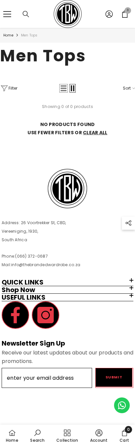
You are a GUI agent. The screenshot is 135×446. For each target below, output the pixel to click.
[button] (63, 88)
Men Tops (29, 35)
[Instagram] (45, 315)
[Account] (109, 14)
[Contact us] (122, 405)
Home (8, 35)
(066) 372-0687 (31, 256)
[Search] (26, 14)
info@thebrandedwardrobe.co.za (45, 264)
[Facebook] (15, 315)
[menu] (7, 14)
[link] (37, 435)
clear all (95, 132)
